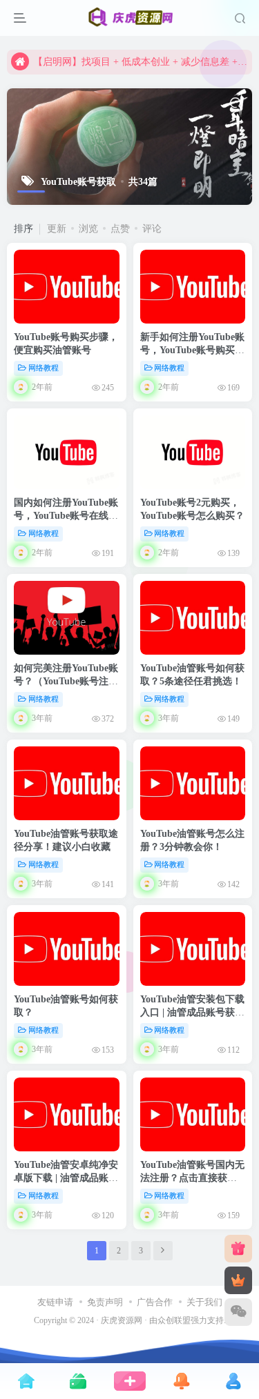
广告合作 (155, 1302)
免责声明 (105, 1302)
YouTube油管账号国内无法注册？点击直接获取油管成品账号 (192, 1178)
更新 (56, 229)
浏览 (88, 229)
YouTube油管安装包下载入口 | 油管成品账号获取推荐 (192, 1012)
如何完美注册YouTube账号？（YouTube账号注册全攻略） (66, 681)
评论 (152, 229)
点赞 (120, 229)
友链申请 (55, 1302)
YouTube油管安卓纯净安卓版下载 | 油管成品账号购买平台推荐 (66, 1178)
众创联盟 (174, 1320)
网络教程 (43, 368)
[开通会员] (238, 1280)
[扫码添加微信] (238, 1312)
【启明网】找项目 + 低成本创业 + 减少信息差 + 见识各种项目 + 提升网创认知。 (140, 62)
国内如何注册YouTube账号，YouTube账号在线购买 (66, 516)
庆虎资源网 (121, 1320)
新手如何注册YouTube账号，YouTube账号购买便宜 (192, 350)
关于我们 (204, 1302)
